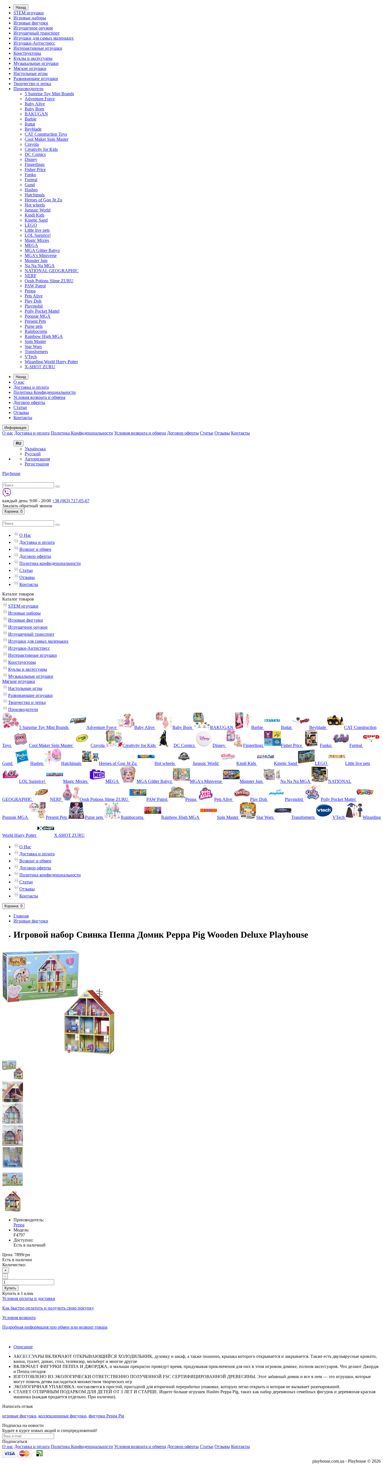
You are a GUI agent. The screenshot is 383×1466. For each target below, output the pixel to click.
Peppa (30, 290)
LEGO (31, 225)
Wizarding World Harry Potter (51, 361)
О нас (18, 382)
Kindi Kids (34, 215)
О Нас (25, 535)
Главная (21, 915)
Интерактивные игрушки (37, 48)
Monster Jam (36, 260)
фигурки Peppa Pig (106, 1415)
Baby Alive (35, 103)
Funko (30, 174)
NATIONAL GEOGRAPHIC (52, 270)
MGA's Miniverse (41, 255)
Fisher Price (35, 169)
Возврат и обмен (35, 549)
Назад (21, 7)
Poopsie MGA (37, 316)
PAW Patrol (35, 285)
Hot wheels (35, 205)
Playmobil (34, 306)
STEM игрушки (28, 12)
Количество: (14, 1264)
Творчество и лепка (32, 83)
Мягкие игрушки (29, 68)
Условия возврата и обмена (39, 397)
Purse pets (34, 326)
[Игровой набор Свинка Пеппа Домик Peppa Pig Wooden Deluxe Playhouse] (58, 1056)
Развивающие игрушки (35, 78)
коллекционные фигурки (62, 1415)
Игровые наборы (29, 17)
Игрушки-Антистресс (34, 43)
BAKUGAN (36, 114)
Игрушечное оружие (33, 28)
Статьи (20, 407)
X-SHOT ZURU (40, 366)
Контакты (22, 417)
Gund (30, 184)
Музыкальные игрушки (36, 63)
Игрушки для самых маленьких (43, 38)
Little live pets (37, 230)
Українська (35, 448)
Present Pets (35, 321)
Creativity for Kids (41, 149)
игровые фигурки (19, 1415)
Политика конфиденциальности (50, 563)
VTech (31, 356)
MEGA (31, 245)
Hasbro (31, 189)
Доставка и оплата (31, 387)
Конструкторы (27, 53)
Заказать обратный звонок (27, 505)
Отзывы (21, 412)
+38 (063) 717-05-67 (70, 500)
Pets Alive (34, 296)
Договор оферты (29, 402)
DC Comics (35, 154)
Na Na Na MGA (40, 265)
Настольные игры (30, 73)
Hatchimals (35, 194)
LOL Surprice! (38, 235)
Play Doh (33, 301)
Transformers (36, 351)
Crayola (32, 144)
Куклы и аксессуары (32, 58)
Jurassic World (37, 210)
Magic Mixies (37, 240)
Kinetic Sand (36, 220)
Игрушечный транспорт (36, 33)
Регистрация (37, 464)
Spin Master (35, 341)
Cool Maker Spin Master (46, 139)
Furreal (31, 179)
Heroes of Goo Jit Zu (43, 199)
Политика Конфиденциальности (44, 392)
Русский (33, 453)
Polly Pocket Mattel (42, 311)
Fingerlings (35, 164)
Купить (10, 1288)
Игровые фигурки (30, 23)
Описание (23, 1346)
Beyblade (33, 129)
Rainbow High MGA (44, 336)
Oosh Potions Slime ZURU (49, 280)
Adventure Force (40, 98)
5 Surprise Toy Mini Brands (49, 93)
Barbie (30, 119)
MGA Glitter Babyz (42, 250)
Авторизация (37, 458)
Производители (28, 88)
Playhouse (11, 473)
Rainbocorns (36, 331)
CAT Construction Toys (46, 134)
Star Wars (33, 346)
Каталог (18, 599)
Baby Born (34, 108)
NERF (30, 275)
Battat (30, 124)
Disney (31, 159)
